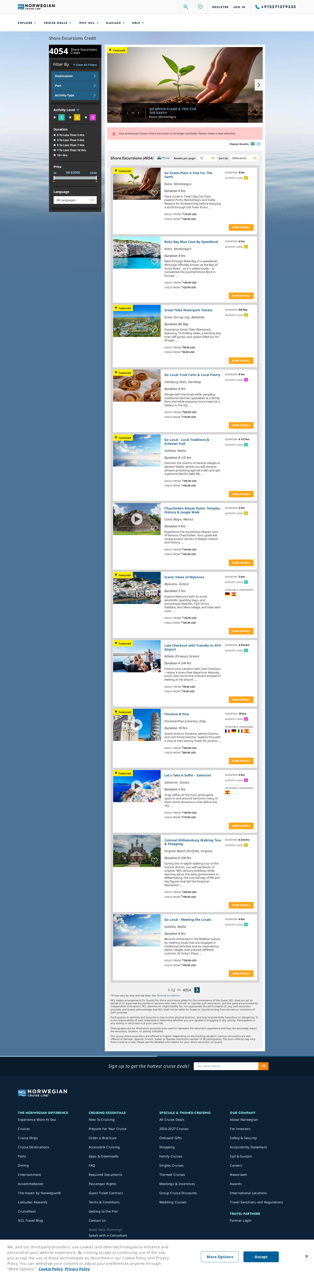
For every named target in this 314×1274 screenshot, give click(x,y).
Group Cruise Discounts (178, 1193)
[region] (157, 1257)
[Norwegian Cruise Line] (36, 7)
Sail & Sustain (241, 1156)
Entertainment (29, 1174)
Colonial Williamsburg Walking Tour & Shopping (192, 842)
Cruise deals (56, 23)
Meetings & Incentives (177, 1184)
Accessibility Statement (248, 1147)
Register (220, 7)
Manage (113, 23)
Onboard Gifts (170, 1138)
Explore (25, 23)
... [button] (210, 207)
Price (57, 167)
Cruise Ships (28, 1138)
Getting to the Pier (103, 1211)
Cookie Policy (51, 1268)
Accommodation (30, 1184)
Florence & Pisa (176, 714)
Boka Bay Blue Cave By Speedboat (191, 241)
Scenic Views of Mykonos (184, 577)
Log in (240, 7)
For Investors (240, 1129)
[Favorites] (200, 7)
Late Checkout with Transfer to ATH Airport (192, 647)
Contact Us (97, 1220)
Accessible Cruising (104, 1147)
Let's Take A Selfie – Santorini (187, 775)
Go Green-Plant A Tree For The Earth (172, 111)
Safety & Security (243, 1138)
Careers (236, 1165)
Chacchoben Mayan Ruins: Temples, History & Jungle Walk (192, 510)
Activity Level (65, 110)
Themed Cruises (172, 1174)
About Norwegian (244, 1119)
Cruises (24, 1129)
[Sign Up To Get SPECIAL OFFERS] (263, 1066)
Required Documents (106, 1174)
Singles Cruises (171, 1165)
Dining (23, 1165)
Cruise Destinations (33, 1147)
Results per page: (185, 158)
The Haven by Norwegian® (39, 1193)
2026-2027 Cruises (173, 1129)
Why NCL (87, 23)
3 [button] (246, 379)
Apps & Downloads (104, 1156)
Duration (61, 129)
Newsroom (238, 1174)
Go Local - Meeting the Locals (187, 919)
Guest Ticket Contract (106, 1193)
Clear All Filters (86, 65)
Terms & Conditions (168, 995)
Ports (22, 1156)
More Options (220, 1256)
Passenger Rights (103, 1184)
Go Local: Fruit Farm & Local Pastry (192, 375)
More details (241, 227)
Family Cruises (171, 1156)
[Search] (186, 7)
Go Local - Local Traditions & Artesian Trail (186, 441)
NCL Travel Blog (30, 1220)
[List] (258, 144)
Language (61, 192)
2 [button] (246, 178)
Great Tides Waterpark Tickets (188, 310)
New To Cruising (102, 1119)
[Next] (197, 990)
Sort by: (223, 158)
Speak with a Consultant (108, 1235)
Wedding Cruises (173, 1202)
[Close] (307, 1256)
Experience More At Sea (37, 1119)
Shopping (167, 1147)
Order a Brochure (103, 1138)
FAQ (92, 1165)
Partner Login (240, 1220)
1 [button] (246, 444)
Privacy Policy (77, 1268)
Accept (261, 1256)
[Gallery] (253, 144)
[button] (78, 109)
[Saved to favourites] (154, 193)
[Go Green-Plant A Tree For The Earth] (185, 84)
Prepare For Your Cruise (108, 1129)
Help (136, 23)
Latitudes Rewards (32, 1202)
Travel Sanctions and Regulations (256, 1202)
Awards (236, 1184)
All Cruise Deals (171, 1119)
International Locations (248, 1193)
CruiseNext (27, 1211)
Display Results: (239, 144)
